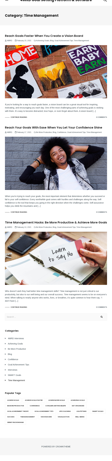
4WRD (9, 41)
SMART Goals (14, 375)
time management (27, 417)
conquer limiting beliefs (55, 406)
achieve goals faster (34, 400)
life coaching (65, 411)
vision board (46, 417)
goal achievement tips (44, 411)
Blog (52, 41)
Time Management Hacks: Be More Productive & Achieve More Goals (56, 222)
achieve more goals (56, 400)
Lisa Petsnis (81, 411)
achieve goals (13, 400)
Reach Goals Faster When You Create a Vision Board (44, 36)
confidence (35, 406)
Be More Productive (44, 132)
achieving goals (78, 400)
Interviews (12, 370)
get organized (78, 406)
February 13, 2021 (24, 227)
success (10, 417)
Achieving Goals (42, 41)
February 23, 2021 (24, 41)
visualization (63, 417)
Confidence (61, 132)
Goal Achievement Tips (64, 41)
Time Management (81, 41)
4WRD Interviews (16, 338)
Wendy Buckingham (15, 422)
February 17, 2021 (24, 132)
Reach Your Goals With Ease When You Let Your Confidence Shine (53, 127)
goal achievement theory (18, 411)
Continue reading (18, 117)
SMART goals (97, 411)
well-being (79, 417)
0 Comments (101, 117)
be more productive (15, 406)
